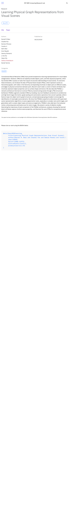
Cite (54, 2)
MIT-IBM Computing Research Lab (34, 3)
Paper (8, 30)
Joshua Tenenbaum (7, 60)
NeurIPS (5, 23)
